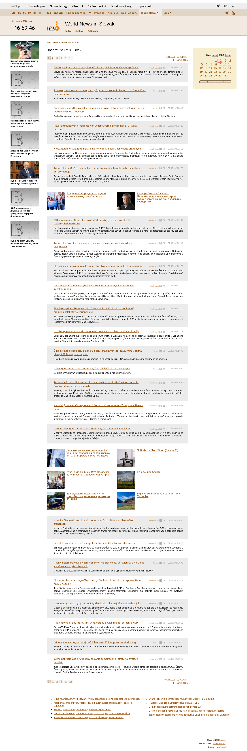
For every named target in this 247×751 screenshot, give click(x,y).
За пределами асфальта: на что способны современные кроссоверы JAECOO (88, 496)
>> (70, 58)
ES (40, 13)
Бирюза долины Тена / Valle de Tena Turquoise (158, 495)
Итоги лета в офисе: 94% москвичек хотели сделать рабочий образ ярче (88, 473)
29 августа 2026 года (22, 21)
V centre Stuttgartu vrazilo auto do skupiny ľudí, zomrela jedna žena (92, 428)
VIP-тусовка (96, 12)
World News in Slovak (57, 42)
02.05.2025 (74, 42)
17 (224, 68)
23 (220, 71)
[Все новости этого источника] (160, 68)
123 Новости (55, 12)
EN (19, 13)
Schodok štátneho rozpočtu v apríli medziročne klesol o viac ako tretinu (94, 543)
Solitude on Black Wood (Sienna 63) (157, 450)
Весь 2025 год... (180, 60)
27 (206, 75)
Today (68, 31)
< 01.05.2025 (169, 57)
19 (201, 71)
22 (215, 71)
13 (206, 68)
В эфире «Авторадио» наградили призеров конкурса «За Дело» (86, 195)
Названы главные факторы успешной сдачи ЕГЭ (174, 703)
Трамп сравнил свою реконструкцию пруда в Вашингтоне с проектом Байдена (189, 715)
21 (210, 71)
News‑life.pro (36, 6)
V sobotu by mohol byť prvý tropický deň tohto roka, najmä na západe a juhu (97, 603)
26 (201, 75)
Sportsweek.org (121, 6)
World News (148, 12)
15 (215, 68)
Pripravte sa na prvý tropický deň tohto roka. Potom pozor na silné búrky (95, 642)
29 (215, 75)
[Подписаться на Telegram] (217, 6)
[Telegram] (226, 12)
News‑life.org (58, 6)
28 (210, 75)
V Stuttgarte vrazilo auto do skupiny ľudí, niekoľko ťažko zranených (92, 368)
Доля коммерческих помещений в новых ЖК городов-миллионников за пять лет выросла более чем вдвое (88, 453)
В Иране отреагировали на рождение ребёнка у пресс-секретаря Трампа (186, 711)
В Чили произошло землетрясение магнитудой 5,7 (175, 707)
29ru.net (77, 6)
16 (220, 68)
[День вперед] (223, 81)
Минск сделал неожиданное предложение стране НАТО (82, 709)
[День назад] (207, 81)
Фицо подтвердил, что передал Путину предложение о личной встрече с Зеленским (97, 699)
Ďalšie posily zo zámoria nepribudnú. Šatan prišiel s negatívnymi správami (96, 67)
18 (229, 68)
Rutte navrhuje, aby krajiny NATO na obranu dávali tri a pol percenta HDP (96, 622)
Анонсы (113, 12)
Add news (93, 31)
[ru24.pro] (53, 26)
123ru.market (97, 6)
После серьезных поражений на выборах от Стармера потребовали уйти (92, 713)
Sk (164, 68)
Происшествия (76, 12)
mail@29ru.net (219, 744)
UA (29, 13)
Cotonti (222, 747)
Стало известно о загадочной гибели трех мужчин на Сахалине (181, 699)
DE (34, 13)
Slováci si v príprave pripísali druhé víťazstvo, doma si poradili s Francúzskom (98, 265)
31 (224, 75)
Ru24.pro (16, 6)
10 (224, 64)
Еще (166, 12)
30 (220, 75)
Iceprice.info (144, 6)
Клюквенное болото (149, 471)
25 (229, 71)
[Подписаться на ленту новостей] (233, 12)
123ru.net (230, 6)
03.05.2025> (182, 57)
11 (229, 64)
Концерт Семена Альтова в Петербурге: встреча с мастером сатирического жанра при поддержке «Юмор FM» (159, 197)
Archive (79, 31)
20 (206, 71)
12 (201, 68)
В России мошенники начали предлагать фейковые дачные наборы (89, 717)
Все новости (129, 12)
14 (210, 68)
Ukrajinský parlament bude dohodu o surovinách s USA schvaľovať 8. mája (96, 331)
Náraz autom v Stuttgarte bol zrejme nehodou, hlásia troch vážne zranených (97, 148)
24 (224, 71)
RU (24, 13)
